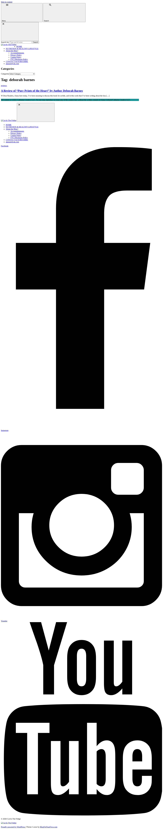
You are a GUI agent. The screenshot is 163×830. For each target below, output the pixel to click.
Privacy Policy (16, 55)
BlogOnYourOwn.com (48, 827)
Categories (5, 74)
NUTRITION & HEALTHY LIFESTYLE (22, 49)
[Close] (20, 31)
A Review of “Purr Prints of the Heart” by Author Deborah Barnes (42, 90)
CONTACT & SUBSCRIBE (17, 61)
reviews (4, 86)
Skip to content (6, 2)
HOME (19, 46)
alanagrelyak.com (12, 64)
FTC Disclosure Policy (19, 59)
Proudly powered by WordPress (13, 827)
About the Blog (11, 51)
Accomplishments (17, 53)
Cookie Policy (16, 57)
